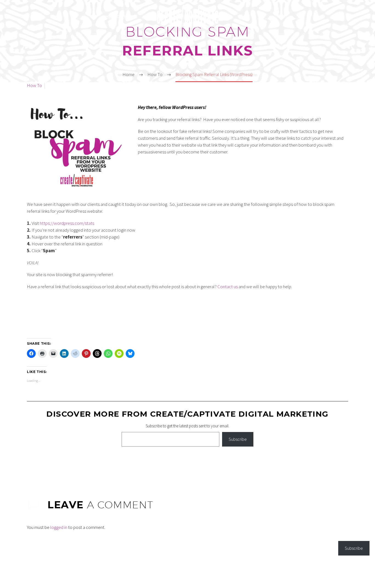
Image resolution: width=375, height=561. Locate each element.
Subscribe (238, 439)
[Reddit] (70, 465)
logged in (58, 527)
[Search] (241, 16)
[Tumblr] (54, 465)
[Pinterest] (46, 465)
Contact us (227, 287)
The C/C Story (118, 16)
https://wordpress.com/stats (67, 223)
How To (34, 85)
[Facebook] (30, 465)
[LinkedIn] (62, 465)
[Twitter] (38, 465)
